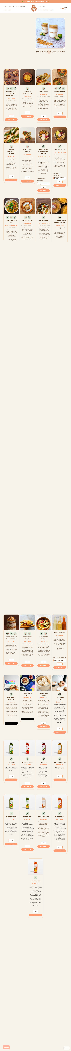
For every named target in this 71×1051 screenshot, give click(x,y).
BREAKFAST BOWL (43, 638)
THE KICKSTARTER (59, 762)
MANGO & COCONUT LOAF (27, 93)
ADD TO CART (11, 119)
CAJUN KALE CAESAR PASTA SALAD (43, 152)
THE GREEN (11, 762)
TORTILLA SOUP (59, 92)
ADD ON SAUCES (60, 633)
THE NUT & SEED (43, 817)
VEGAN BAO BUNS (43, 694)
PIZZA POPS (43, 92)
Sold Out (11, 723)
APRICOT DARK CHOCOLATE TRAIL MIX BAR (11, 94)
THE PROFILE (59, 817)
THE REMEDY (27, 817)
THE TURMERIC (35, 881)
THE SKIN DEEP (27, 762)
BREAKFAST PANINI (27, 638)
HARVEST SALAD (60, 150)
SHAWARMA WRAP (27, 151)
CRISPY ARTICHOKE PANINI (11, 152)
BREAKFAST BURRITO (11, 698)
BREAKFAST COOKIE (60, 698)
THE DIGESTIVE (11, 817)
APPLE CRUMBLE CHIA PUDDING (11, 638)
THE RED (44, 762)
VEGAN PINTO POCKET (27, 694)
